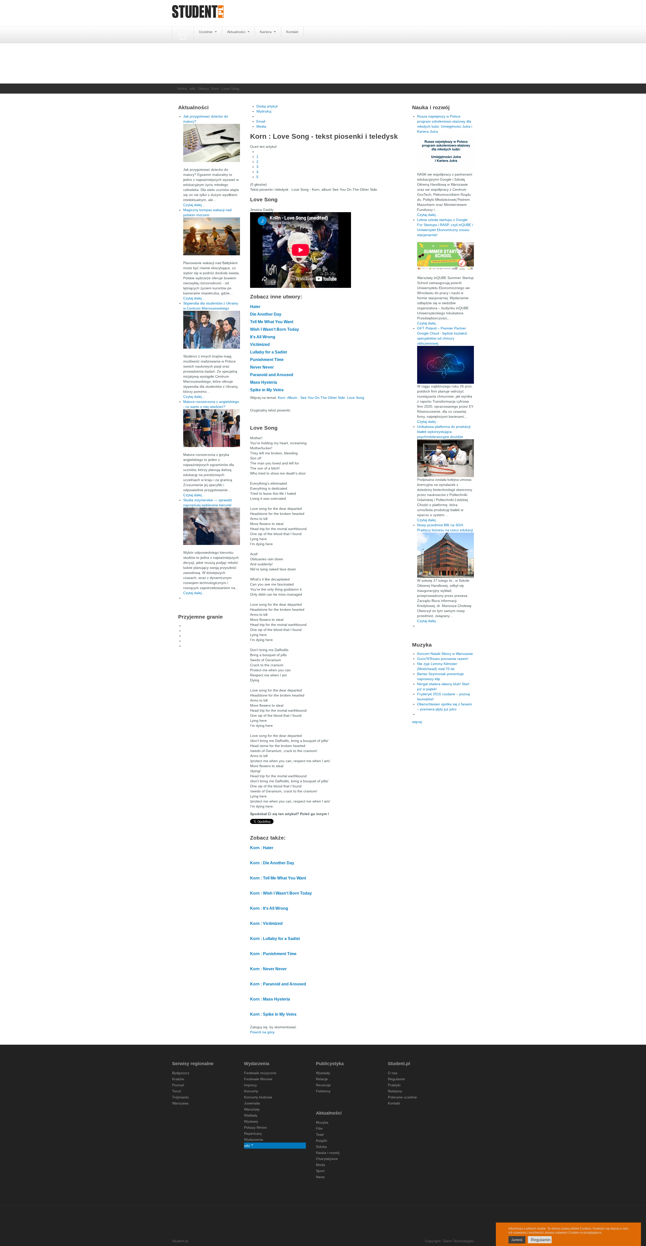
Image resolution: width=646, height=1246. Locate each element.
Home (182, 89)
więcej (417, 722)
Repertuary (253, 1133)
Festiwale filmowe (258, 1079)
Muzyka (322, 1122)
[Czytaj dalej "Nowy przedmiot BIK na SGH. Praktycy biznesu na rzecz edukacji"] (445, 555)
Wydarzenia (253, 1140)
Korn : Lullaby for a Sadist (275, 938)
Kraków (178, 1079)
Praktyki (394, 1085)
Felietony (323, 1091)
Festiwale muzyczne (260, 1073)
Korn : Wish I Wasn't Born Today (281, 893)
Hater (255, 306)
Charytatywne (327, 1159)
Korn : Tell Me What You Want (278, 878)
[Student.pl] (198, 13)
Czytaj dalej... (194, 205)
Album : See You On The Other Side (316, 398)
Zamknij (517, 1240)
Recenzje (323, 1085)
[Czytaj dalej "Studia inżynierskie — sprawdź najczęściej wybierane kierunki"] (211, 526)
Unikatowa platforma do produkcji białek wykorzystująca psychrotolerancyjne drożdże (443, 432)
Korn (281, 398)
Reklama (395, 1091)
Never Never (262, 367)
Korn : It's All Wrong (269, 908)
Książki (321, 1141)
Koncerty (251, 1091)
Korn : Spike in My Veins (273, 1014)
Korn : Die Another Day (272, 863)
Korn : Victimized (266, 923)
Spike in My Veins (267, 390)
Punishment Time (267, 359)
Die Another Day (265, 314)
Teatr (320, 1134)
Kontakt (292, 32)
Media (261, 126)
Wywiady (323, 1073)
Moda (320, 1165)
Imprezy (250, 1085)
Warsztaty (252, 1109)
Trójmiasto (180, 1097)
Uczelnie (206, 32)
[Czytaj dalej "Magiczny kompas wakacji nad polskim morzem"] (211, 236)
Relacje (322, 1079)
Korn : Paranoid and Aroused (278, 984)
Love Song (355, 398)
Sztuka (321, 1147)
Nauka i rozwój (327, 1153)
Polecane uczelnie (402, 1097)
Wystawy (251, 1121)
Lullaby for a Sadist (268, 352)
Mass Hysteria (263, 382)
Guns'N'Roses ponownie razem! (442, 659)
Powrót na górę (262, 1032)
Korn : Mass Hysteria (270, 999)
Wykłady (250, 1115)
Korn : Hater (261, 848)
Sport (320, 1171)
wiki (192, 89)
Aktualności (236, 32)
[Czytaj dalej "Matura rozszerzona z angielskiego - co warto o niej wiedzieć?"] (211, 428)
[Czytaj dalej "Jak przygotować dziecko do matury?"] (211, 143)
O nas (392, 1073)
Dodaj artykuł (266, 106)
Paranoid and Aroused (271, 375)
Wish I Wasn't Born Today (274, 329)
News (320, 1177)
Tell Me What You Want (271, 322)
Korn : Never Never (268, 969)
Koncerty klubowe (258, 1097)
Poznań (178, 1085)
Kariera (266, 32)
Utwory (203, 89)
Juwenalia (252, 1103)
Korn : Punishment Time (273, 954)
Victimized (260, 344)
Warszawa (180, 1103)
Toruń (176, 1091)
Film (319, 1128)
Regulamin (396, 1079)
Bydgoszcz (180, 1073)
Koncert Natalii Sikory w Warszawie (445, 654)
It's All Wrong (262, 337)
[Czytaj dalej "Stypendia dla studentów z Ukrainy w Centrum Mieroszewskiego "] (211, 330)
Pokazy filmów (255, 1127)
